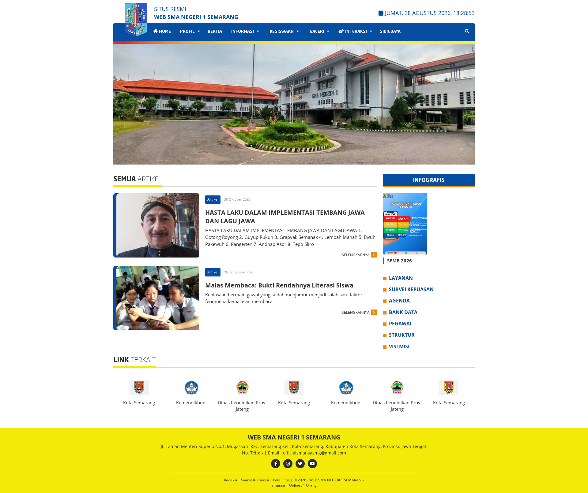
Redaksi (231, 480)
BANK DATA (403, 312)
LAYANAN (401, 278)
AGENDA (399, 300)
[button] (467, 104)
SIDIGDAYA (390, 32)
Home (164, 32)
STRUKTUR (402, 335)
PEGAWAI (400, 323)
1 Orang (303, 485)
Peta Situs (282, 480)
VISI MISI (399, 346)
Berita (215, 32)
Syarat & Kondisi (255, 480)
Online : (295, 485)
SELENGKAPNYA (356, 255)
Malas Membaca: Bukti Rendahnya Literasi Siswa (279, 285)
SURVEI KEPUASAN (411, 289)
